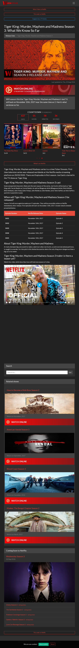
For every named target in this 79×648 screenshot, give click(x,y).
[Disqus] (39, 334)
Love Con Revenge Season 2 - (20, 624)
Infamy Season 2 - (16, 605)
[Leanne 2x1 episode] (13, 136)
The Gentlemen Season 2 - (18, 610)
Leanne (6, 151)
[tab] (37, 158)
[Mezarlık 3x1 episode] (51, 136)
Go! (70, 372)
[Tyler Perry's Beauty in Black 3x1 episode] (32, 136)
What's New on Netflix (39, 9)
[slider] (29, 302)
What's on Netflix (39, 163)
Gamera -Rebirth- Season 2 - (19, 619)
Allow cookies (43, 644)
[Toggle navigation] (74, 3)
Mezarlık (46, 151)
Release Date (10, 36)
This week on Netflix (39, 14)
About (53, 644)
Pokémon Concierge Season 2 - (20, 615)
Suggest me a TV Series (39, 19)
